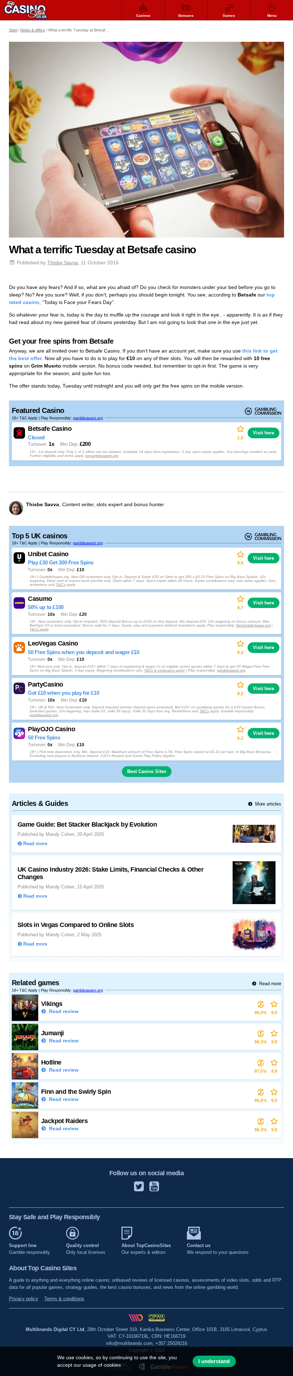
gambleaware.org (88, 418)
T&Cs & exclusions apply (164, 670)
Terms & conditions (64, 1298)
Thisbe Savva (62, 262)
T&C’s (60, 585)
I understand (214, 1361)
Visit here (263, 432)
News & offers (32, 30)
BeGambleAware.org (253, 625)
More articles (267, 804)
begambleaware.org (101, 456)
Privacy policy (23, 1298)
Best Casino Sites (146, 771)
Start (13, 30)
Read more (269, 983)
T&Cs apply (39, 629)
